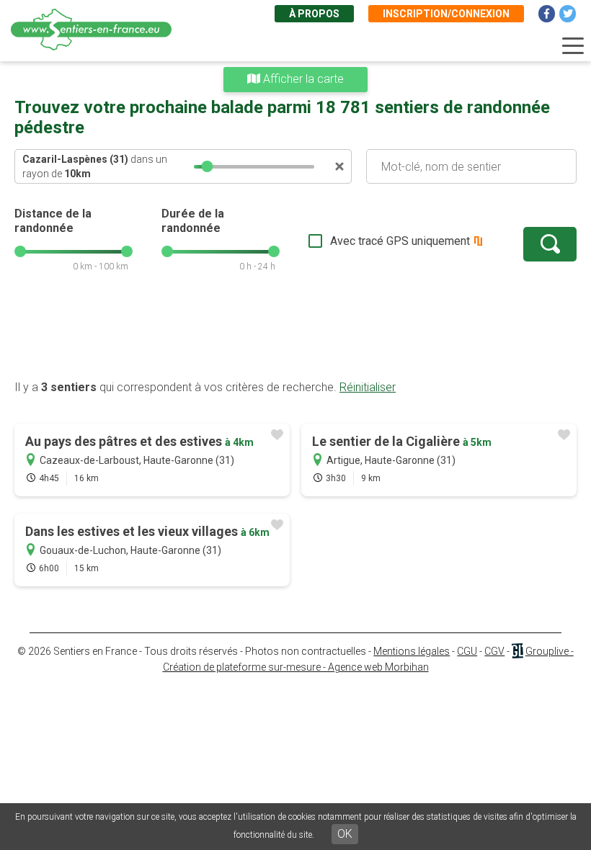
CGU (467, 651)
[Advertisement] (295, 333)
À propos (314, 13)
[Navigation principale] (573, 46)
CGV (494, 651)
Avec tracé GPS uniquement (400, 241)
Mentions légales (411, 651)
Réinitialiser (367, 387)
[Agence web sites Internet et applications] (517, 651)
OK (344, 834)
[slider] (207, 166)
